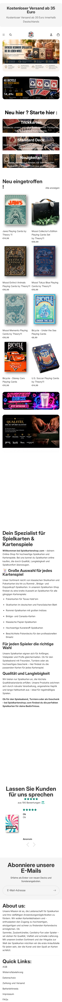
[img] (31, 799)
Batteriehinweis (10, 988)
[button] (28, 844)
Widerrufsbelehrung (13, 972)
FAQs (5, 999)
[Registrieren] (54, 890)
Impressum (8, 994)
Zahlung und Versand (14, 983)
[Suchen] (10, 34)
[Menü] (3, 34)
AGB (5, 966)
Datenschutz (9, 977)
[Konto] (51, 34)
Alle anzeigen (52, 188)
